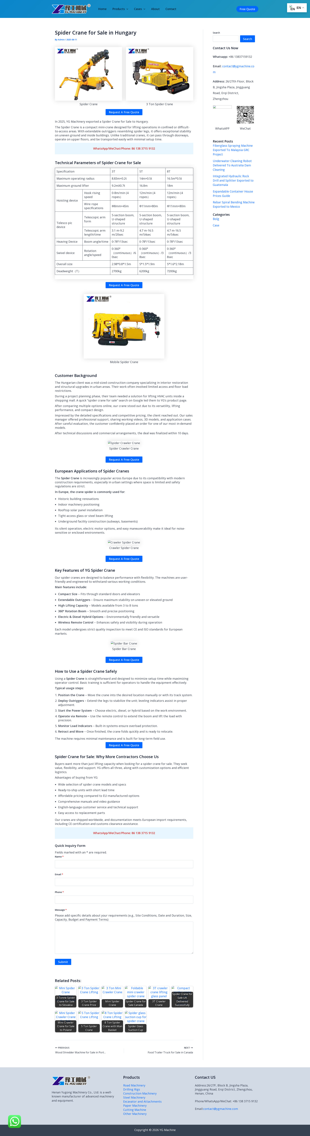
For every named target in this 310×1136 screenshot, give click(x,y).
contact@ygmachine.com (220, 1109)
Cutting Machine (134, 1110)
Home (102, 8)
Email (59, 874)
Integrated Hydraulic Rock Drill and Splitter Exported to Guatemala (233, 180)
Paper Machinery (135, 1105)
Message (61, 909)
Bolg (216, 219)
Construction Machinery (140, 1093)
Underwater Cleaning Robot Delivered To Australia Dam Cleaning (232, 165)
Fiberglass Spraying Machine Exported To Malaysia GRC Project (233, 150)
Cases (138, 8)
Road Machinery (134, 1085)
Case (216, 225)
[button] (126, 8)
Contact (170, 8)
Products (118, 8)
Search (216, 32)
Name (59, 856)
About (155, 8)
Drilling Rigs (131, 1089)
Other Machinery (135, 1114)
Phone (59, 892)
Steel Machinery (134, 1097)
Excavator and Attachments (142, 1101)
